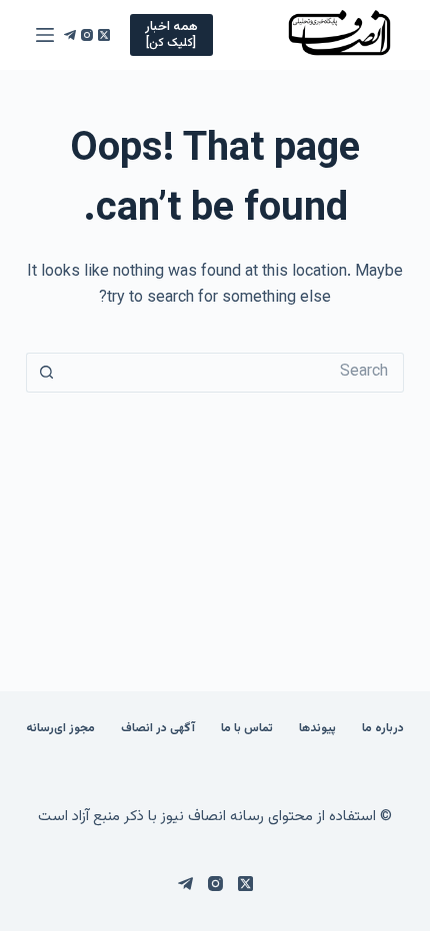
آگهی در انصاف (158, 729)
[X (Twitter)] (104, 35)
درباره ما (383, 729)
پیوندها (317, 729)
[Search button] (46, 373)
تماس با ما (247, 729)
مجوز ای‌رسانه (60, 729)
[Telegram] (70, 35)
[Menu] (45, 35)
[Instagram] (87, 35)
